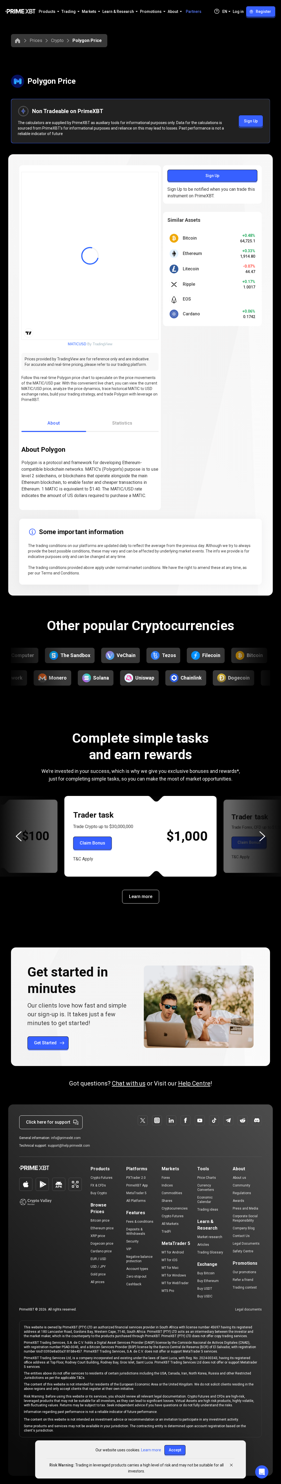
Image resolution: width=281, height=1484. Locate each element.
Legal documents (248, 1309)
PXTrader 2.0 (136, 1178)
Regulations (242, 1193)
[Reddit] (243, 1120)
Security (132, 1241)
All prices (98, 1282)
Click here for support (48, 1122)
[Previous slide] (18, 836)
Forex (166, 1178)
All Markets (170, 1224)
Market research (209, 1237)
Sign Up (251, 121)
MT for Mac (170, 1268)
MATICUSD (77, 344)
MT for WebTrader (175, 1283)
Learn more (140, 896)
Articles (203, 1245)
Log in (238, 11)
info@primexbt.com (66, 1138)
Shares (167, 1201)
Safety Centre (243, 1251)
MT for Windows (174, 1275)
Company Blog (244, 1228)
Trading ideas (207, 1209)
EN (224, 11)
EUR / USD (98, 1259)
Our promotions (244, 1272)
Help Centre (194, 1083)
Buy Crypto (99, 1193)
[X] (143, 1120)
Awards (238, 1201)
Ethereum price (102, 1228)
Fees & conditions (139, 1222)
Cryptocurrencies (175, 1208)
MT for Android (173, 1252)
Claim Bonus (92, 843)
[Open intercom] (261, 1472)
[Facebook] (185, 1120)
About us (239, 1178)
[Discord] (257, 1120)
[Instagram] (157, 1120)
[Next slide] (262, 836)
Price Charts (206, 1178)
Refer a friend (243, 1280)
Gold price (98, 1274)
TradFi (166, 1231)
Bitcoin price (100, 1220)
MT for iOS (169, 1260)
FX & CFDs (98, 1185)
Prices (36, 40)
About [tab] (53, 423)
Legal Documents (246, 1243)
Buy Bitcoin (206, 1273)
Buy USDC (204, 1296)
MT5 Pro (168, 1291)
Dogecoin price (102, 1243)
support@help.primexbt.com (69, 1146)
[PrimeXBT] (20, 11)
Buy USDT (204, 1289)
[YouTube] (200, 1120)
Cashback (133, 1284)
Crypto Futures (102, 1178)
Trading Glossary (210, 1252)
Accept (175, 1450)
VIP (128, 1249)
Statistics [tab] (122, 423)
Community (241, 1185)
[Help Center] (216, 11)
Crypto (57, 40)
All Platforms (136, 1201)
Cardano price (101, 1251)
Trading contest (245, 1287)
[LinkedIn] (171, 1120)
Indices (167, 1185)
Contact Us (241, 1236)
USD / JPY (98, 1267)
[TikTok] (214, 1120)
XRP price (98, 1236)
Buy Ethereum (208, 1281)
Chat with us (128, 1083)
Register (263, 11)
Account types (137, 1269)
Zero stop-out (136, 1276)
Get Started (45, 1042)
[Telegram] (228, 1120)
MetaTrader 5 (136, 1193)
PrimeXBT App (137, 1185)
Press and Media (245, 1208)
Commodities (172, 1193)
